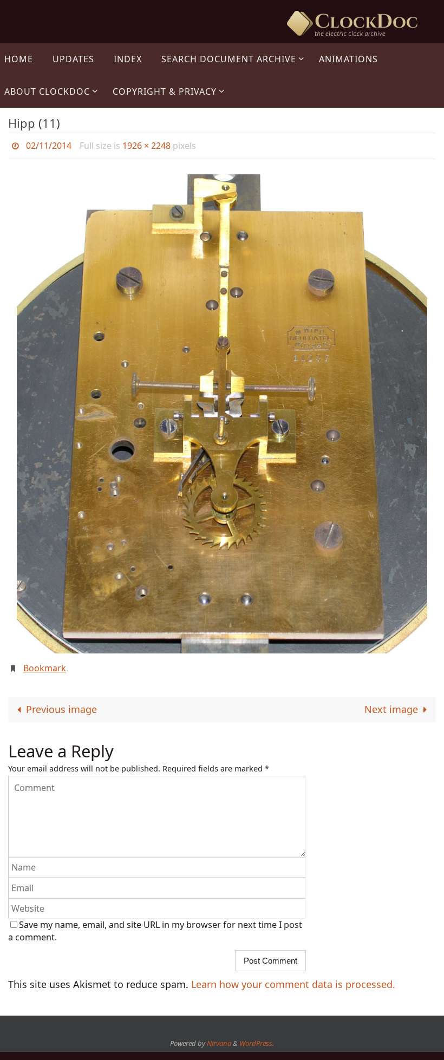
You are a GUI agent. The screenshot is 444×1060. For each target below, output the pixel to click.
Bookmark (44, 664)
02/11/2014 (48, 145)
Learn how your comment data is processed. (293, 978)
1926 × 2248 (146, 145)
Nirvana (219, 1037)
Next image (391, 703)
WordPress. (256, 1037)
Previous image (61, 703)
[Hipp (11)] (222, 411)
